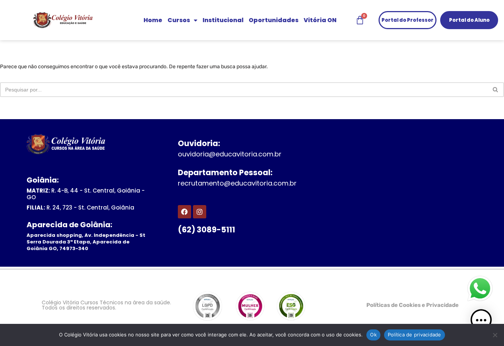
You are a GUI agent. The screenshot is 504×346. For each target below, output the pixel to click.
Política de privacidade (414, 335)
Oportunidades (273, 20)
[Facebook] (184, 211)
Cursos (179, 20)
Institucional (223, 20)
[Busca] (495, 89)
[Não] (494, 335)
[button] (481, 321)
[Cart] (359, 20)
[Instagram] (199, 211)
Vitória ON (320, 20)
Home (153, 20)
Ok (373, 335)
